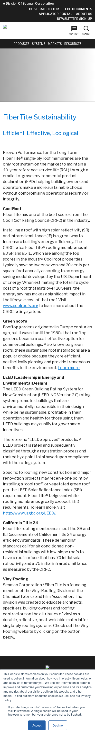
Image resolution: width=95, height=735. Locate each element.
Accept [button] (36, 725)
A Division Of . (28, 3)
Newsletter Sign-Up (74, 18)
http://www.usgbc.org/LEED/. (29, 513)
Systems (39, 44)
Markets (55, 44)
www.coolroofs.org (20, 305)
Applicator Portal (55, 14)
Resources (73, 44)
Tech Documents (77, 9)
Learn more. (69, 367)
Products (21, 44)
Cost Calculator (44, 9)
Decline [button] (58, 725)
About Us (84, 14)
